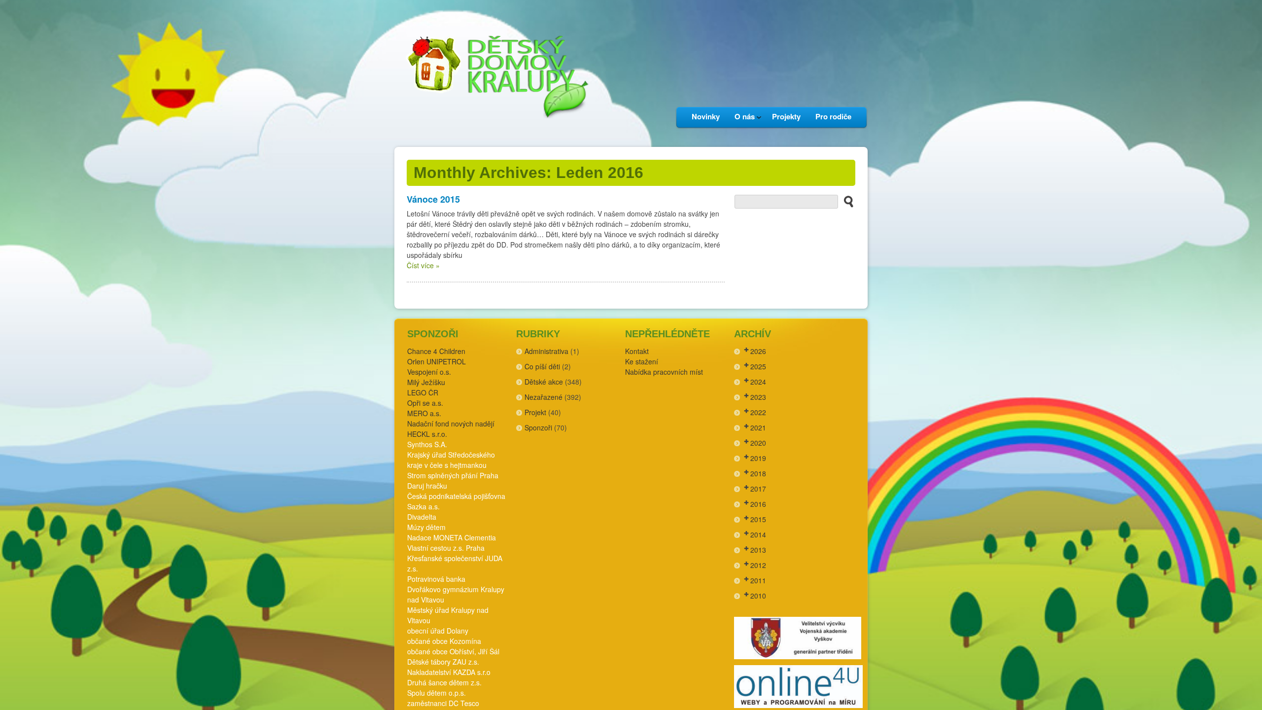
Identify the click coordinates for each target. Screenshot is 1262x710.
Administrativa (546, 351)
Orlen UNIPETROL (436, 361)
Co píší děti (542, 366)
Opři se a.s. (425, 403)
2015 (758, 519)
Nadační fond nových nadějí (450, 423)
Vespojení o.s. (429, 372)
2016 (758, 504)
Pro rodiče (833, 116)
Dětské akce (544, 382)
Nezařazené (543, 397)
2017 (758, 489)
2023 (758, 397)
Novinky (706, 116)
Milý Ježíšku (426, 382)
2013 (758, 550)
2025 (758, 366)
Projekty (786, 116)
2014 (758, 534)
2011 (758, 580)
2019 (758, 458)
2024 (758, 382)
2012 (758, 565)
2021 (758, 427)
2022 (758, 412)
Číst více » (423, 265)
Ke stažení (641, 361)
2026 (758, 351)
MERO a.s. (424, 413)
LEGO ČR (422, 392)
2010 (758, 596)
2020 (758, 443)
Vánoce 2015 (433, 199)
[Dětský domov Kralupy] (495, 133)
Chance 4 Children (436, 351)
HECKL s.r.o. (427, 434)
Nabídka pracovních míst (664, 372)
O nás (741, 119)
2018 (758, 473)
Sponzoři (538, 427)
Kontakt (637, 351)
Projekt (535, 412)
